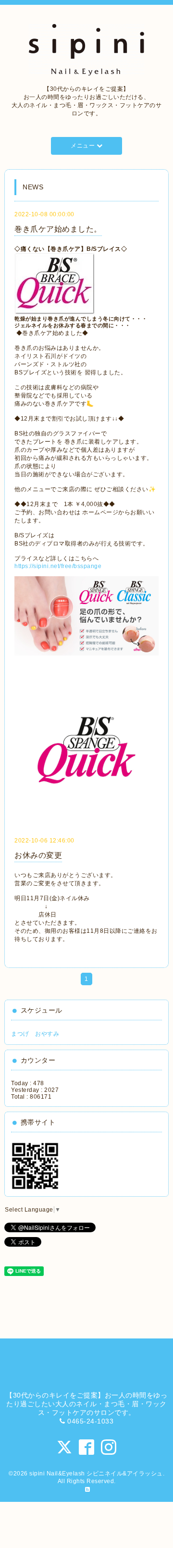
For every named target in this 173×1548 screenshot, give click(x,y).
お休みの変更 (38, 855)
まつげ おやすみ (35, 1033)
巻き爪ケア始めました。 (58, 229)
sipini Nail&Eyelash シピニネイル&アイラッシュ (96, 1473)
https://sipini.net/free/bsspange (57, 566)
